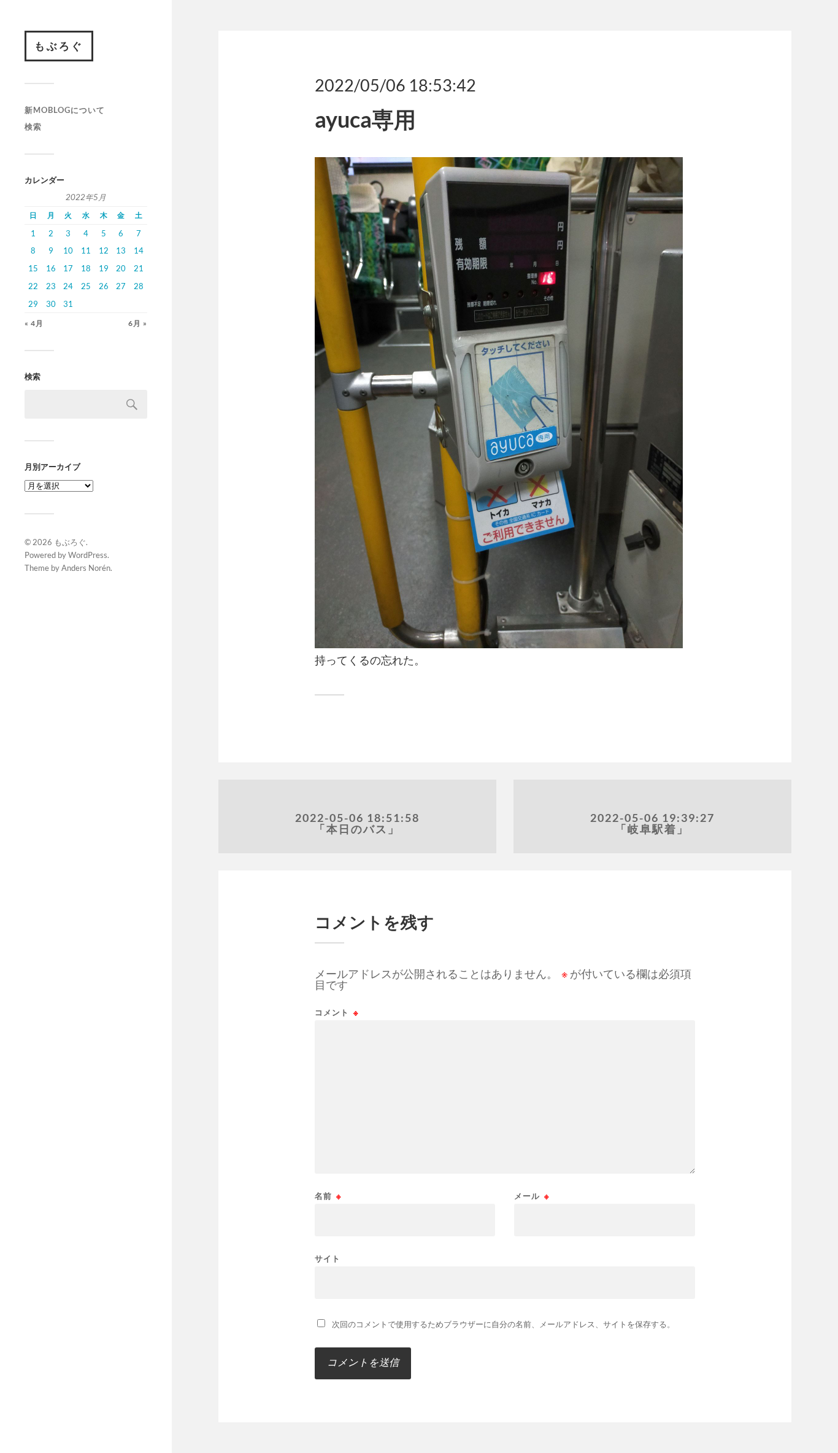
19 (104, 268)
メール (532, 1196)
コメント (337, 1013)
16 (51, 268)
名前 (328, 1196)
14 (139, 250)
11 (86, 250)
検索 (33, 126)
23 (51, 286)
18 (86, 268)
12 (104, 250)
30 (51, 304)
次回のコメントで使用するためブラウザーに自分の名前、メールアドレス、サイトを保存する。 (503, 1324)
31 (68, 304)
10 (68, 250)
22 (33, 286)
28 (139, 286)
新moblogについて (65, 110)
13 (121, 250)
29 (33, 304)
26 (104, 286)
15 (33, 268)
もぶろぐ (58, 45)
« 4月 (34, 323)
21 (139, 268)
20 (121, 268)
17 (68, 268)
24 (68, 286)
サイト (327, 1258)
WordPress (87, 555)
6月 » (137, 323)
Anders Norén (85, 568)
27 (121, 286)
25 (86, 286)
